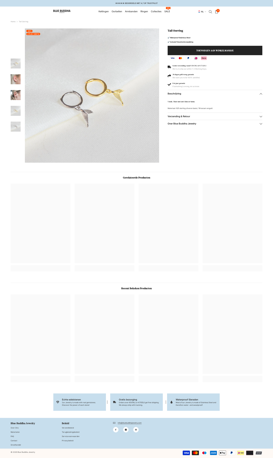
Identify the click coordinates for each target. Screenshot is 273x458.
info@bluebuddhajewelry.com (130, 423)
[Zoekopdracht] (210, 11)
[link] (40, 266)
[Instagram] (126, 429)
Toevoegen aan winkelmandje (215, 50)
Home (13, 21)
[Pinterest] (136, 429)
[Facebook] (115, 429)
